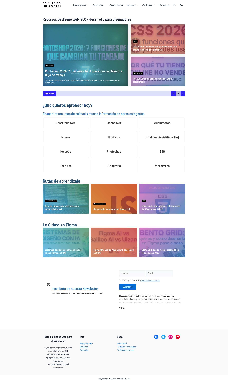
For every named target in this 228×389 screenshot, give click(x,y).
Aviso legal (122, 343)
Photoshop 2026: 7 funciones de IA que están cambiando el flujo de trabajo (84, 73)
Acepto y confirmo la (140, 280)
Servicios (84, 347)
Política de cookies (125, 350)
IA (174, 5)
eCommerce (163, 5)
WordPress (147, 5)
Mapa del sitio (86, 343)
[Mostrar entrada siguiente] (182, 93)
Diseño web (98, 5)
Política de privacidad (126, 347)
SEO (181, 5)
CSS (135, 41)
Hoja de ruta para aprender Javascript (111, 209)
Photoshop (49, 65)
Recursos (131, 5)
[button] (87, 5)
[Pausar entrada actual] (178, 93)
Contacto (84, 350)
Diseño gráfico (79, 5)
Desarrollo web (116, 5)
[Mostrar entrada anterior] (173, 93)
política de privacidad (150, 280)
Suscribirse (128, 287)
